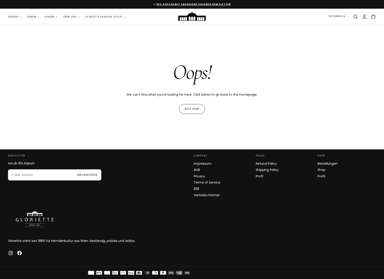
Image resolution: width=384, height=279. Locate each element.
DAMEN (31, 16)
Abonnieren (87, 175)
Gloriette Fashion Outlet (104, 16)
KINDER (50, 16)
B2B (196, 188)
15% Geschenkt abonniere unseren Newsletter (193, 4)
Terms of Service (207, 182)
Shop (321, 155)
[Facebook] (19, 253)
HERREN (13, 16)
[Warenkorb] (373, 16)
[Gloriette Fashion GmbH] (34, 219)
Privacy (199, 176)
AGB (197, 170)
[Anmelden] (364, 16)
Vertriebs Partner (207, 195)
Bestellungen (328, 163)
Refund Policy (266, 163)
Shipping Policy (267, 170)
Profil (259, 176)
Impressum (202, 163)
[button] (355, 16)
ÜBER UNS (70, 16)
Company (200, 155)
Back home (192, 109)
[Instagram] (10, 253)
